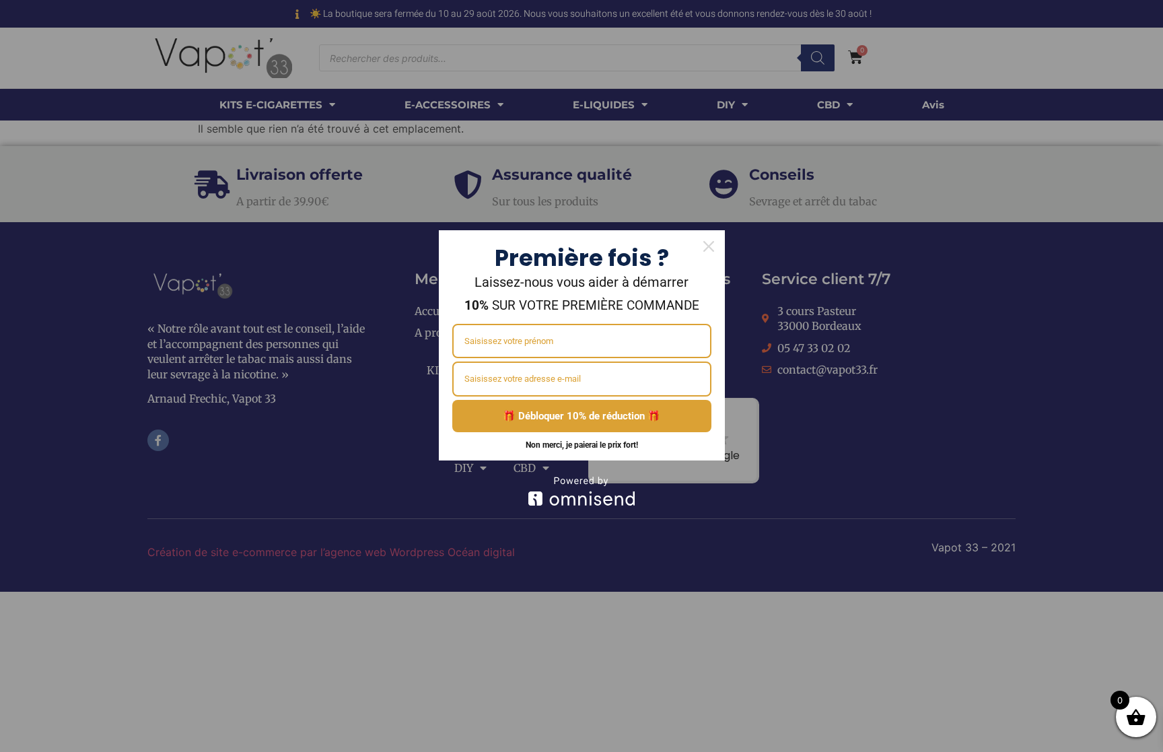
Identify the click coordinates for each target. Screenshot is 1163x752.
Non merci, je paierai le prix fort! (582, 445)
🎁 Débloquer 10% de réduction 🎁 (581, 416)
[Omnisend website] (582, 491)
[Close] (709, 246)
